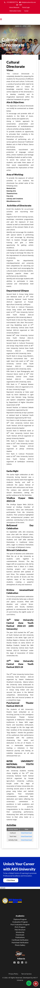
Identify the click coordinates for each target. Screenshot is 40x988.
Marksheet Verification (20, 942)
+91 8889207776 (12, 2)
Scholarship (20, 932)
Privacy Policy (13, 974)
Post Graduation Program (20, 924)
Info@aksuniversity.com (28, 2)
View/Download (26, 833)
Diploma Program (20, 919)
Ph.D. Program (20, 927)
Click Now (11, 880)
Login (20, 4)
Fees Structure (20, 930)
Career (26, 11)
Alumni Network (14, 7)
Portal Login (26, 7)
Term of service (26, 974)
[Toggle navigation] (2, 19)
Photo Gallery (20, 945)
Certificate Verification (20, 940)
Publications (20, 937)
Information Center (15, 11)
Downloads (20, 935)
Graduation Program (20, 922)
